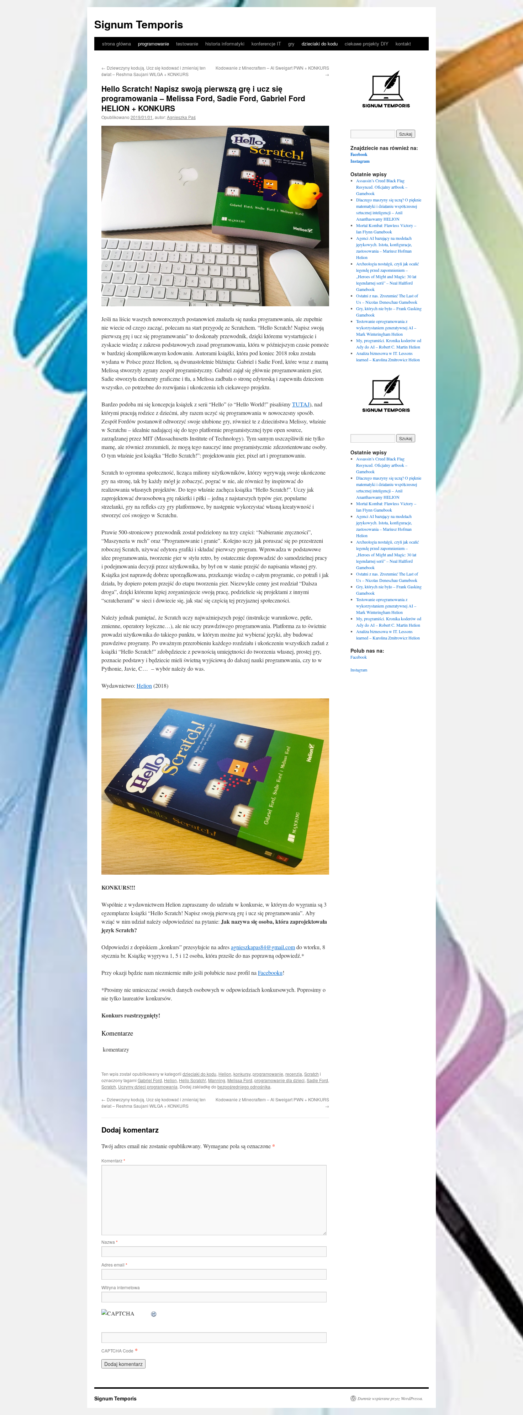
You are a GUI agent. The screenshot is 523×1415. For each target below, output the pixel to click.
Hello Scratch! (192, 1080)
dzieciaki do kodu (320, 43)
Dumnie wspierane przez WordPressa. (390, 1398)
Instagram (360, 161)
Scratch (311, 1074)
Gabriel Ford (150, 1080)
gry (291, 43)
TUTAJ (301, 404)
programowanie (153, 43)
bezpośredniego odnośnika (243, 1087)
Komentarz (113, 1160)
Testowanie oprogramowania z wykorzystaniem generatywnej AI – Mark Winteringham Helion (386, 327)
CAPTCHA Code (117, 1351)
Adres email (114, 1265)
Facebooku (270, 972)
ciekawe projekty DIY (367, 43)
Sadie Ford (317, 1080)
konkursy (241, 1074)
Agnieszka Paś (181, 117)
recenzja (293, 1074)
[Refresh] (154, 1313)
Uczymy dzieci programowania (148, 1087)
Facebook (359, 154)
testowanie (187, 43)
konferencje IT (266, 43)
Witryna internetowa (120, 1287)
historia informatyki (224, 43)
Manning (216, 1080)
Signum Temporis (138, 24)
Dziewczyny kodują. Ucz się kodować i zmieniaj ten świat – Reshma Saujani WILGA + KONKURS (153, 71)
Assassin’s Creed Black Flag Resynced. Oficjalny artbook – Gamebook (381, 187)
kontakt (403, 43)
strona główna (116, 43)
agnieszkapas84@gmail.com (263, 947)
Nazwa (109, 1242)
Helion (144, 685)
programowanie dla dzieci (279, 1080)
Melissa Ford (239, 1080)
